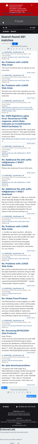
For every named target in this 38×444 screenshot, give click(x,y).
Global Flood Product (14, 293)
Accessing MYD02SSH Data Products (20, 325)
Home (8, 55)
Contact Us (19, 418)
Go (18, 443)
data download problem (15, 360)
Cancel (12, 443)
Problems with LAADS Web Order (18, 57)
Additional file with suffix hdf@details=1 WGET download (16, 153)
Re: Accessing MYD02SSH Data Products (15, 332)
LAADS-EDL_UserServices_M (14, 52)
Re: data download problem (16, 365)
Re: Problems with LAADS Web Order (15, 63)
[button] (8, 49)
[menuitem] (32, 27)
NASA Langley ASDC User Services (22, 413)
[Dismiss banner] (31, 5)
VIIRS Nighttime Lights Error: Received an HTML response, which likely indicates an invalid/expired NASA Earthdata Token (17, 109)
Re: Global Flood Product (14, 298)
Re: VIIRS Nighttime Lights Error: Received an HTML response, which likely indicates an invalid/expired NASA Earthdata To (16, 121)
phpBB (13, 420)
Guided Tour (13, 26)
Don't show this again (8, 22)
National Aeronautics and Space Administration (19, 414)
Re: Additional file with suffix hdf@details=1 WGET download (17, 162)
